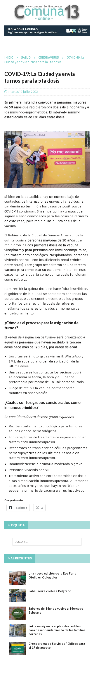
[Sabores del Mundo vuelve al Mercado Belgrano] (17, 613)
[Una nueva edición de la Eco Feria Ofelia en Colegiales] (17, 578)
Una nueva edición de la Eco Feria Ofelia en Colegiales (52, 575)
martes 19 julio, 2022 (23, 92)
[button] (88, 44)
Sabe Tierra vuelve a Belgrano (49, 591)
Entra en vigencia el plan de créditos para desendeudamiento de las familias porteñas (56, 630)
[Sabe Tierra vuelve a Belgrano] (17, 595)
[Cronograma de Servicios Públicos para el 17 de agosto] (17, 648)
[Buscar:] (47, 542)
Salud (26, 57)
